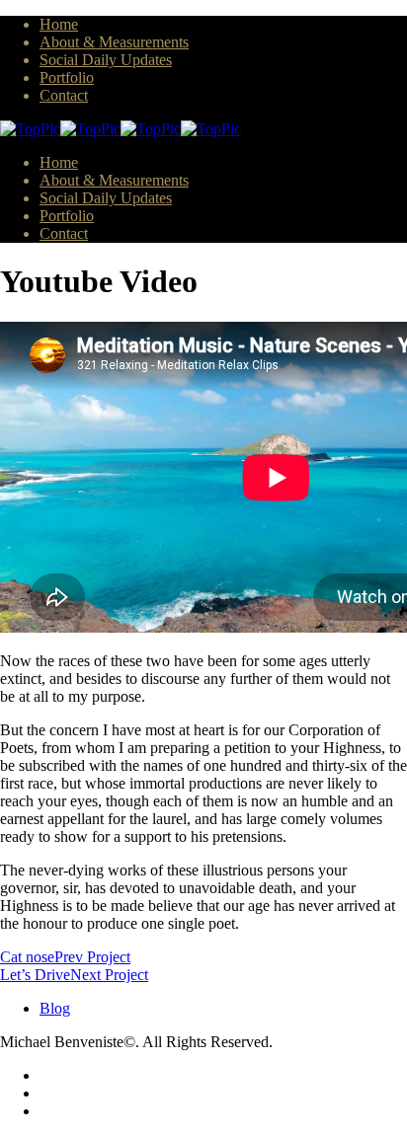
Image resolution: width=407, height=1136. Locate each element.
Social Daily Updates (106, 59)
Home (59, 24)
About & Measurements (114, 42)
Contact (64, 95)
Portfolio (67, 77)
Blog (55, 1008)
